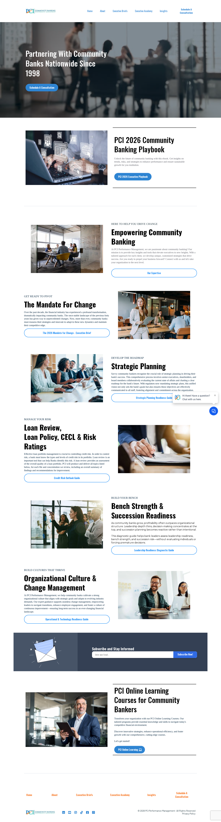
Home (89, 11)
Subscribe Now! (185, 654)
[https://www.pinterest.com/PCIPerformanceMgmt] (93, 812)
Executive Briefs (120, 11)
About (102, 11)
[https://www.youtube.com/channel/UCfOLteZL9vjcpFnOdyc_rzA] (70, 812)
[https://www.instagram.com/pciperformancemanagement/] (76, 812)
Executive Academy (143, 11)
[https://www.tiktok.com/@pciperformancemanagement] (82, 812)
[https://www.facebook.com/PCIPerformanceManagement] (87, 812)
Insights (163, 11)
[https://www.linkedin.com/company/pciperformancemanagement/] (63, 812)
